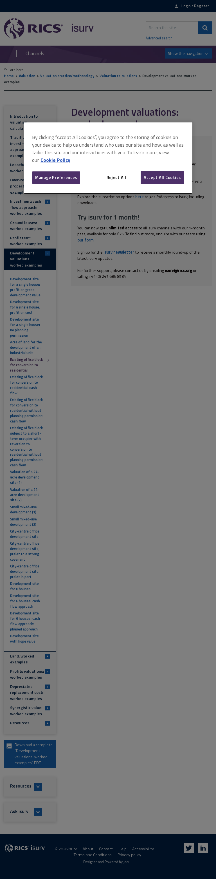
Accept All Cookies (162, 177)
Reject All (116, 177)
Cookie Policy (55, 160)
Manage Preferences (56, 177)
